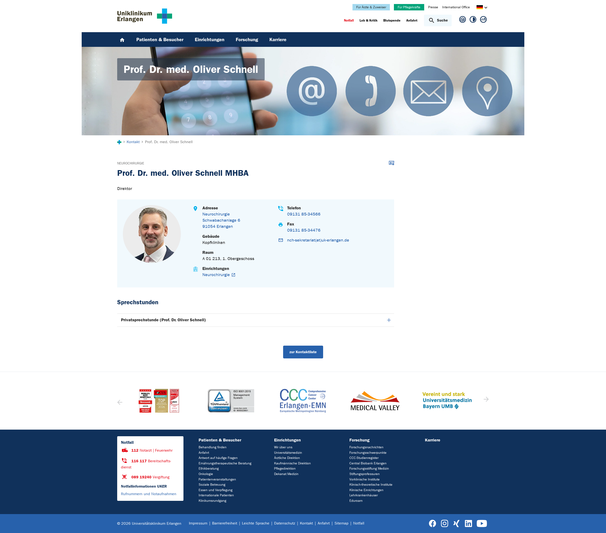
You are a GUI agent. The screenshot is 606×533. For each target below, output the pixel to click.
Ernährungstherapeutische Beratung (225, 463)
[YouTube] (482, 524)
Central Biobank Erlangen (368, 463)
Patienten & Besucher (220, 440)
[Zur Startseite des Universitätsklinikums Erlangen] (144, 16)
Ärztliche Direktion (287, 458)
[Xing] (456, 524)
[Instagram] (444, 524)
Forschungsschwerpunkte (368, 453)
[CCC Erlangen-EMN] (230, 400)
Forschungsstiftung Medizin (369, 469)
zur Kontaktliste (303, 352)
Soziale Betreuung (212, 485)
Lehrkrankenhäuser (363, 495)
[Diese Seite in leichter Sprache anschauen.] (462, 21)
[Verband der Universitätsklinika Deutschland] (447, 401)
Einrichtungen (287, 440)
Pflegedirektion (285, 469)
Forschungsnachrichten (366, 447)
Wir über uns (283, 447)
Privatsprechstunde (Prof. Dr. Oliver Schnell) (163, 319)
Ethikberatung (209, 469)
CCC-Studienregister (364, 458)
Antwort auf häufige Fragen (218, 458)
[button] (485, 401)
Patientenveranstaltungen (217, 479)
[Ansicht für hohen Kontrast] (473, 20)
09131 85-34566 (304, 214)
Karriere (432, 440)
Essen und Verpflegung (215, 490)
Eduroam (355, 501)
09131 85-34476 (304, 230)
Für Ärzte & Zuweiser (371, 7)
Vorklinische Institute (364, 479)
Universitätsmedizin (288, 453)
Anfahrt (204, 453)
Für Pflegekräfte (409, 7)
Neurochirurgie (130, 163)
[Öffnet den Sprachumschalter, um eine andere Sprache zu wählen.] (480, 7)
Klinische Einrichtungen (366, 490)
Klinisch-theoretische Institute (370, 485)
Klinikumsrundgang (212, 501)
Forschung (359, 440)
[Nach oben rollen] (596, 523)
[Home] (122, 39)
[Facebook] (432, 524)
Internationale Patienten (216, 495)
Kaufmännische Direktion (292, 463)
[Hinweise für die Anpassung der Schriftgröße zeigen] (483, 20)
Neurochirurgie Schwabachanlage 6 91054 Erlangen (221, 220)
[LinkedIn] (468, 524)
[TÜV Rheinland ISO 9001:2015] (158, 400)
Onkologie (206, 474)
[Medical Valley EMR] (303, 400)
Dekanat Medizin (286, 474)
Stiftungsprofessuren (364, 474)
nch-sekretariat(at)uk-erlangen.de (318, 240)
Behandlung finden (213, 447)
